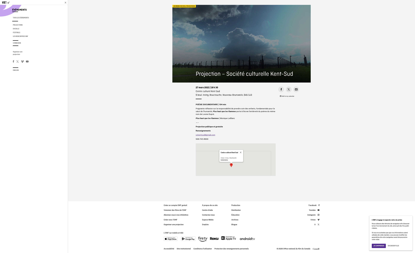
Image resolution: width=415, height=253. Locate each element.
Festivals (16, 32)
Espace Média (207, 220)
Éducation (235, 215)
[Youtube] (27, 62)
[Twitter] (17, 62)
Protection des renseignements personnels (231, 249)
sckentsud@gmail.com (205, 135)
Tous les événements (21, 18)
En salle (16, 29)
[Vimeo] (22, 62)
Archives (234, 220)
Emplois (205, 225)
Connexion (17, 43)
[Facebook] (13, 62)
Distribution (236, 210)
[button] (231, 165)
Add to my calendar (287, 96)
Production (235, 205)
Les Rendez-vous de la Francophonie (184, 6)
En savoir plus (393, 246)
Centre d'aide (207, 210)
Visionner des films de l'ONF (175, 210)
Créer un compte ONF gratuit (175, 205)
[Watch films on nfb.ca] (5, 2)
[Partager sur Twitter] (289, 89)
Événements (19, 10)
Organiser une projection (17, 53)
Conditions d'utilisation (202, 249)
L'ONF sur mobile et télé (173, 233)
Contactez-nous (208, 215)
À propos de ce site (210, 205)
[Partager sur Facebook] (281, 89)
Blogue (234, 225)
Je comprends (378, 246)
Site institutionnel (184, 249)
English (16, 70)
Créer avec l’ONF (170, 220)
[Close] (240, 152)
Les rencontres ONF (20, 36)
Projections (18, 25)
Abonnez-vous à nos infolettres (176, 215)
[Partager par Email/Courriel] (296, 89)
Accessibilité (169, 249)
